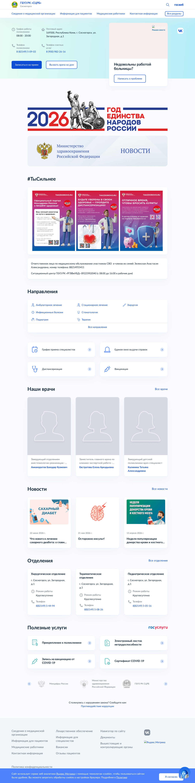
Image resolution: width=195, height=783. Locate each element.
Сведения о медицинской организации (33, 13)
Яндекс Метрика (65, 774)
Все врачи (161, 389)
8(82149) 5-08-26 (93, 609)
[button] (167, 4)
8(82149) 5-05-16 (142, 606)
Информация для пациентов (76, 13)
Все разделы (174, 13)
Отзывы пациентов (68, 753)
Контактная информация (144, 13)
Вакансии (62, 747)
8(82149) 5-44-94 (45, 606)
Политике (121, 777)
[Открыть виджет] (184, 772)
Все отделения (158, 560)
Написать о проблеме (130, 78)
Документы (107, 737)
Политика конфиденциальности (32, 767)
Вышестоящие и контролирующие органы (116, 745)
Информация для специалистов (67, 739)
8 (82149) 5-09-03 (26, 52)
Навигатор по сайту (112, 731)
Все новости (160, 489)
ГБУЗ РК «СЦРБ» (30, 3)
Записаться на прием (26, 65)
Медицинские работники (111, 13)
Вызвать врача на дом (61, 65)
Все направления (97, 327)
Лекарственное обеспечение (74, 731)
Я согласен (171, 777)
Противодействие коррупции (97, 706)
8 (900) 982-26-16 (56, 52)
